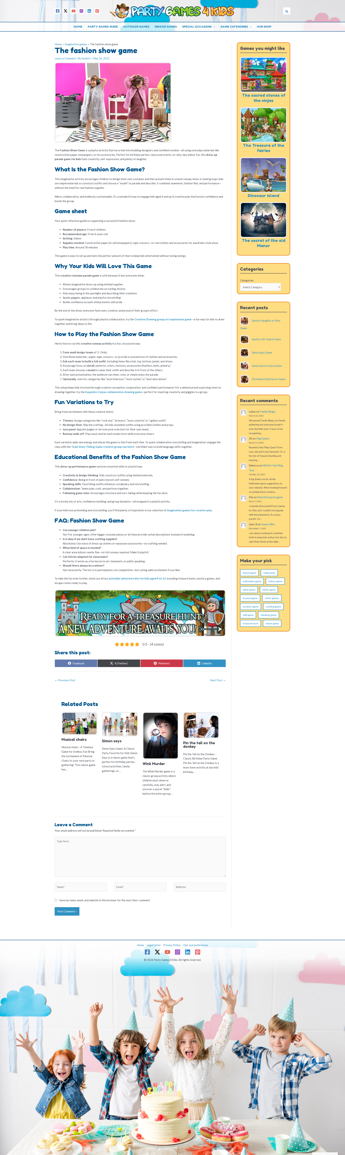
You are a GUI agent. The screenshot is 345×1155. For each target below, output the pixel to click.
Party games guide (103, 26)
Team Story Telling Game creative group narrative (102, 446)
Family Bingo (267, 411)
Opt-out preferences (195, 945)
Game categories (234, 26)
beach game (249, 572)
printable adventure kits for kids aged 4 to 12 (137, 578)
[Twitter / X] (66, 11)
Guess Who (268, 524)
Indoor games (166, 26)
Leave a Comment (65, 58)
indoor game (275, 581)
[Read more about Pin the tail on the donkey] (201, 724)
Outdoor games (136, 26)
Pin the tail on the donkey (199, 745)
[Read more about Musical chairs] (79, 723)
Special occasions (197, 26)
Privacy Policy (172, 945)
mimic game (269, 589)
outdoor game (251, 606)
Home (78, 26)
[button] (286, 11)
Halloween (269, 572)
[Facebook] (58, 11)
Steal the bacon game (270, 497)
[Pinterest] (97, 11)
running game (273, 606)
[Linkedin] (89, 11)
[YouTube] (73, 11)
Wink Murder (153, 764)
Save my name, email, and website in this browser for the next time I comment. (104, 900)
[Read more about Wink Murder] (160, 735)
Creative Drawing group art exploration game (163, 319)
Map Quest (263, 438)
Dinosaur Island (263, 195)
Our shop (264, 26)
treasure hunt (250, 623)
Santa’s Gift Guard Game (266, 339)
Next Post (218, 680)
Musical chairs (74, 739)
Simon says (111, 741)
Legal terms (154, 945)
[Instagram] (81, 11)
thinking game (269, 614)
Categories (247, 280)
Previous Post (65, 680)
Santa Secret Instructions (267, 365)
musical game (250, 598)
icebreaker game (252, 581)
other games (272, 598)
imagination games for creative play (189, 510)
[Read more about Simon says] (120, 723)
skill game (248, 614)
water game (272, 623)
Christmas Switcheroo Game (268, 378)
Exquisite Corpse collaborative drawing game (113, 392)
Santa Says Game (262, 352)
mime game (249, 589)
